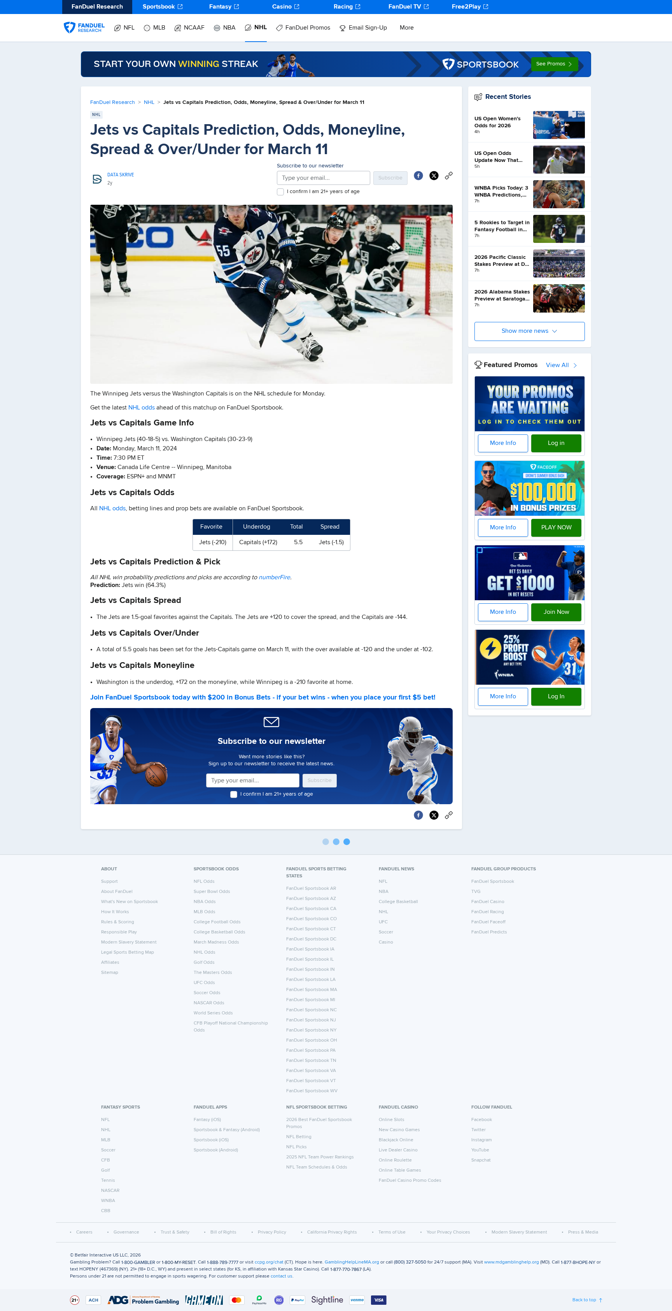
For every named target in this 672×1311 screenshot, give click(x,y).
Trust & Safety (175, 1232)
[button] (554, 64)
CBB (105, 1211)
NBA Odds (205, 902)
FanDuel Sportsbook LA (311, 979)
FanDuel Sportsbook (492, 881)
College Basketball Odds (219, 932)
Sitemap (109, 972)
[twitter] (434, 175)
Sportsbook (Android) (216, 1150)
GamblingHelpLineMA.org (352, 1262)
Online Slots (391, 1120)
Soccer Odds (207, 993)
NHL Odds (204, 952)
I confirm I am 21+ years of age (323, 191)
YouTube (480, 1150)
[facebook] (418, 175)
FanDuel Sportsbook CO (311, 919)
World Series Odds (213, 1013)
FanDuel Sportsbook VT (311, 1081)
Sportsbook (159, 7)
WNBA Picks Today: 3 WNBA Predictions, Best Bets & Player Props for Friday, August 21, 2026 (501, 192)
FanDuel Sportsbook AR (311, 888)
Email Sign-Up (368, 28)
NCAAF (194, 28)
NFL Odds (204, 881)
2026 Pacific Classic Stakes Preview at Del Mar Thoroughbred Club (502, 261)
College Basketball (398, 902)
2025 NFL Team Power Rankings (320, 1157)
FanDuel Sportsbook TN (311, 1060)
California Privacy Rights (332, 1232)
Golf (105, 1170)
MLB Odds (204, 912)
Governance (126, 1232)
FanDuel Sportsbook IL (310, 959)
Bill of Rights (223, 1232)
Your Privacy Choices (448, 1232)
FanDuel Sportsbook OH (311, 1040)
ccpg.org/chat (269, 1262)
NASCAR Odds (209, 1003)
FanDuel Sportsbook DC (311, 939)
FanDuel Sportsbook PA (311, 1050)
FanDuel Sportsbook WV (312, 1091)
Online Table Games (400, 1170)
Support (109, 881)
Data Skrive (120, 174)
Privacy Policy (272, 1232)
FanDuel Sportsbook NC (311, 1010)
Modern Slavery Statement (129, 942)
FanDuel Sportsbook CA (311, 909)
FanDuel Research (112, 102)
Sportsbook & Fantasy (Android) (227, 1130)
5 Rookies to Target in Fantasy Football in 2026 (502, 226)
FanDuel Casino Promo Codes (410, 1180)
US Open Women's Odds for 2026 (497, 122)
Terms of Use (392, 1232)
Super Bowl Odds (212, 891)
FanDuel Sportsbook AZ (311, 898)
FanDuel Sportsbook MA (311, 990)
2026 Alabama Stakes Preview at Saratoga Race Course (502, 295)
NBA (229, 28)
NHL (260, 28)
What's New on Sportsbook (129, 902)
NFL (129, 28)
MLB (159, 28)
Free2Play (466, 7)
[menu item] (84, 19)
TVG (476, 891)
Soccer (386, 932)
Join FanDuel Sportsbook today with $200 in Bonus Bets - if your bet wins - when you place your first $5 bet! (263, 697)
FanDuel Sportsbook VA (311, 1070)
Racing (343, 7)
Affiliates (110, 962)
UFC (383, 922)
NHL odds (141, 408)
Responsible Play (119, 932)
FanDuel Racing (487, 912)
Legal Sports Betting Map (127, 952)
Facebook (481, 1120)
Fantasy (220, 7)
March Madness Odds (216, 942)
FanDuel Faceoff (488, 922)
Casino (282, 7)
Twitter (478, 1130)
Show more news (525, 331)
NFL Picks (296, 1147)
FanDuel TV (404, 7)
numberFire (274, 578)
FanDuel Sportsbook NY (311, 1030)
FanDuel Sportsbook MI (310, 1000)
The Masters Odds (213, 972)
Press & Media (583, 1232)
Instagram (481, 1140)
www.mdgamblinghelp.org (511, 1262)
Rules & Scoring (117, 922)
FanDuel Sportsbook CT (311, 929)
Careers (84, 1232)
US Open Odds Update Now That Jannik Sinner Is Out (499, 157)
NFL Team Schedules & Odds (316, 1167)
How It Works (115, 912)
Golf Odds (204, 962)
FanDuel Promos (307, 28)
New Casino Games (399, 1130)
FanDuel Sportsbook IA (310, 949)
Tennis (108, 1180)
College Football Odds (217, 922)
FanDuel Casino (487, 902)
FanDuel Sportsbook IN (310, 969)
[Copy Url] (449, 175)
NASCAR (110, 1190)
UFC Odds (204, 983)
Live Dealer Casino (398, 1150)
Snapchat (481, 1160)
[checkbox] (280, 191)
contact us (281, 1276)
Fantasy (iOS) (207, 1120)
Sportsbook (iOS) (211, 1140)
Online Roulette (395, 1160)
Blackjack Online (396, 1140)
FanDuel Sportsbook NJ (311, 1020)
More (407, 28)
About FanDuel (117, 891)
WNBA (108, 1201)
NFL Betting (299, 1137)
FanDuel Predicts (489, 932)
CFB (105, 1160)
